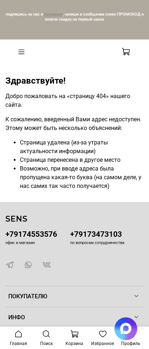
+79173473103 (96, 234)
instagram (53, 14)
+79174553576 (31, 234)
